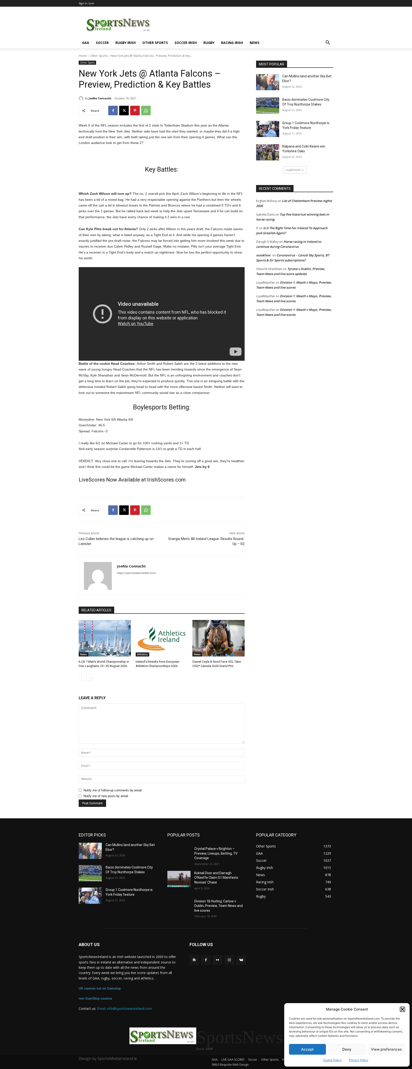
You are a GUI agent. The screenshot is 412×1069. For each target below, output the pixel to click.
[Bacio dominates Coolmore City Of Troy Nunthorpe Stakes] (267, 105)
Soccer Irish (186, 42)
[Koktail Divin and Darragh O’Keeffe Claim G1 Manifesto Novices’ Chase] (179, 879)
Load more (293, 170)
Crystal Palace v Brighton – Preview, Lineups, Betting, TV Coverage (215, 853)
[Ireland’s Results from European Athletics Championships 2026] (162, 638)
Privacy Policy (358, 1060)
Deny (346, 1049)
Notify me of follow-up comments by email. (113, 790)
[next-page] (89, 677)
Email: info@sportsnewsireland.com (124, 1008)
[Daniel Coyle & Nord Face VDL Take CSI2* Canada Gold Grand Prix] (218, 638)
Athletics (142, 654)
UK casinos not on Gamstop (100, 988)
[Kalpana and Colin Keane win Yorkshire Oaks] (267, 152)
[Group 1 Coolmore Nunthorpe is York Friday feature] (267, 129)
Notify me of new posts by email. (106, 796)
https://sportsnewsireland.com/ (136, 573)
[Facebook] (113, 110)
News (254, 42)
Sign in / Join (86, 3)
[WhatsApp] (146, 110)
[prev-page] (82, 677)
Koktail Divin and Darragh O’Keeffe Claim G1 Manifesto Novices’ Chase (216, 877)
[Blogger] (194, 960)
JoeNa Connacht (100, 98)
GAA (85, 42)
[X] (124, 110)
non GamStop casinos (95, 998)
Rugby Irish (125, 42)
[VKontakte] (241, 960)
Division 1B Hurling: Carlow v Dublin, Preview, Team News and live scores (218, 905)
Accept (307, 1049)
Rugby (208, 42)
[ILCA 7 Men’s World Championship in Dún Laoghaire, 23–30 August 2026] (105, 638)
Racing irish (232, 42)
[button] (402, 1009)
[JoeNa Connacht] (82, 98)
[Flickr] (217, 960)
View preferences (386, 1049)
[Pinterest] (135, 110)
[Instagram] (229, 960)
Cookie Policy (332, 1060)
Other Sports (155, 42)
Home (83, 56)
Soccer (102, 42)
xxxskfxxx (263, 255)
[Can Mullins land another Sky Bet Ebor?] (267, 82)
